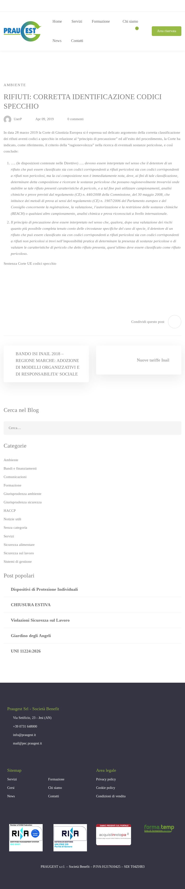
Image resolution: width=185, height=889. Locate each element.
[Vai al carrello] (135, 31)
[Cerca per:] (92, 428)
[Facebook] (9, 757)
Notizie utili (12, 519)
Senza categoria (15, 527)
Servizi (9, 536)
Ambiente (15, 85)
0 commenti (75, 119)
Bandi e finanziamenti (20, 468)
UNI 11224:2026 (26, 651)
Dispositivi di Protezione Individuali (44, 589)
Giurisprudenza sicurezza (23, 502)
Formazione (12, 485)
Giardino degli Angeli (31, 635)
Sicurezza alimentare (19, 545)
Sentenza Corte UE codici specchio (30, 263)
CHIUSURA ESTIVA (31, 604)
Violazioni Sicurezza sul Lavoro (40, 620)
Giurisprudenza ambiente (22, 494)
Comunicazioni (15, 477)
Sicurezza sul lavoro (19, 553)
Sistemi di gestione (18, 561)
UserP (17, 119)
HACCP (10, 511)
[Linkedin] (21, 757)
